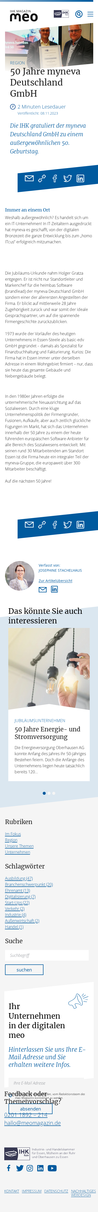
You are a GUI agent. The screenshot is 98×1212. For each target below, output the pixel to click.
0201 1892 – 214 (25, 1114)
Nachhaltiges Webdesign (83, 1193)
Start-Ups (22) (17, 902)
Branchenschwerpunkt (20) (29, 884)
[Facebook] (55, 178)
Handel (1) (14, 927)
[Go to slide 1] (44, 793)
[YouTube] (50, 1168)
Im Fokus (13, 834)
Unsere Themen (19, 846)
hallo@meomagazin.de (32, 1122)
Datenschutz (56, 1191)
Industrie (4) (15, 914)
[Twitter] (68, 178)
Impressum (31, 1191)
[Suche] (79, 14)
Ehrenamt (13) (17, 890)
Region (11, 840)
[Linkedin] (80, 178)
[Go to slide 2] (49, 793)
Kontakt (11, 1191)
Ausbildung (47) (19, 878)
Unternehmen (17, 852)
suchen (24, 970)
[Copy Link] (42, 178)
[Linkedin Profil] (54, 590)
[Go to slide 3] (53, 793)
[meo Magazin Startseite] (24, 20)
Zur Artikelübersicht (55, 580)
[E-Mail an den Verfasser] (44, 590)
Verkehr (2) (14, 908)
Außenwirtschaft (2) (22, 921)
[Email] (29, 178)
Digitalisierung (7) (20, 896)
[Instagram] (30, 1168)
